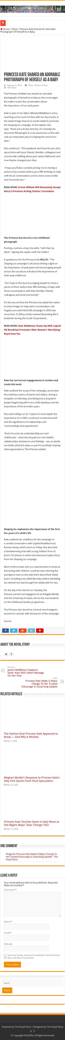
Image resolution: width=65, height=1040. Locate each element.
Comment (10, 889)
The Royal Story (23, 1026)
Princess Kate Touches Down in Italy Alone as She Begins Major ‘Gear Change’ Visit (31, 823)
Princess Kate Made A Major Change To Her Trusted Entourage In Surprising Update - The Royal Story (32, 857)
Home (6, 29)
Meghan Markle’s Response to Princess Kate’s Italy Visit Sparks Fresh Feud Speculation (32, 779)
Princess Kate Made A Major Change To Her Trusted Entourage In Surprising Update (39, 682)
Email (8, 932)
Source (7, 621)
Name (8, 921)
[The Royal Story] (32, 8)
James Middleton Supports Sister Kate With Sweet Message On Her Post (26, 671)
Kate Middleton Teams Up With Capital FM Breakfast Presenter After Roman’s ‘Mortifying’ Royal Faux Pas (32, 329)
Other (15, 29)
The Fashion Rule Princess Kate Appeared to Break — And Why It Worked (31, 735)
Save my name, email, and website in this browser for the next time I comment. (32, 956)
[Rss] (31, 1031)
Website (8, 944)
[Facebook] (34, 1031)
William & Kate (41, 85)
